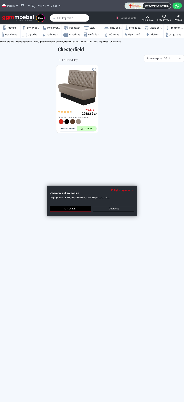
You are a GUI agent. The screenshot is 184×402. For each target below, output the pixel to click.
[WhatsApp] (177, 6)
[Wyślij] (54, 18)
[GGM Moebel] (18, 18)
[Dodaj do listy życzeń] (93, 69)
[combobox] (69, 18)
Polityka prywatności (122, 190)
